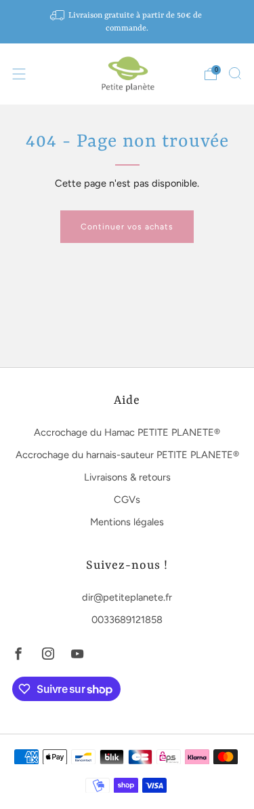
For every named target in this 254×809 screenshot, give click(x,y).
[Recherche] (235, 73)
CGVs (127, 499)
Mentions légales (127, 522)
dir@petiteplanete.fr (127, 597)
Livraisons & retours (127, 477)
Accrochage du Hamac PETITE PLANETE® (127, 432)
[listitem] (127, 21)
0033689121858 (127, 620)
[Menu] (19, 74)
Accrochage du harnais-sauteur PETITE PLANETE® (127, 455)
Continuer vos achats (127, 226)
